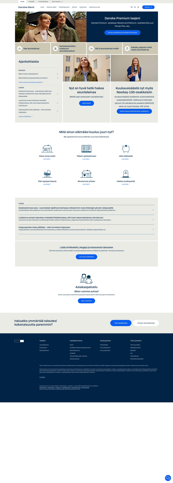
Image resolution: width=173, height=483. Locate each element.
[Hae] (138, 7)
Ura (131, 353)
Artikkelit (72, 353)
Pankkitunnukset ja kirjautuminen (80, 348)
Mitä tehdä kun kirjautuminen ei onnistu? (33, 78)
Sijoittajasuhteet (135, 348)
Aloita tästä (86, 103)
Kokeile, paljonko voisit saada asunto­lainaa (141, 48)
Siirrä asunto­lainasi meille (107, 48)
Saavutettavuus (75, 350)
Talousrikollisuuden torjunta (78, 356)
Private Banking (43, 1)
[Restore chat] (168, 478)
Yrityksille (31, 1)
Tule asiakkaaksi (120, 323)
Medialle (133, 350)
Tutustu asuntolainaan (146, 323)
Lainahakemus (44, 345)
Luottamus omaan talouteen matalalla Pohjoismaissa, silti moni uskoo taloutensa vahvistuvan (34, 102)
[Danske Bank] (27, 7)
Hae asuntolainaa (31, 48)
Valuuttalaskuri (44, 350)
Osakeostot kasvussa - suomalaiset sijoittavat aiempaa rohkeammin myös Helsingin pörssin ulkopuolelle (35, 93)
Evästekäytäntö (66, 387)
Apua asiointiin (86, 301)
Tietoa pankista (135, 345)
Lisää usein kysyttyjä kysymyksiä (30, 82)
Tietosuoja (58, 387)
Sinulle (22, 1)
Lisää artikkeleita (25, 116)
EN (132, 7)
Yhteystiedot (104, 345)
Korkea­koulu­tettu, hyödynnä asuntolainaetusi (67, 48)
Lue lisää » (42, 377)
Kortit (71, 345)
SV (135, 7)
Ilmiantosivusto (74, 359)
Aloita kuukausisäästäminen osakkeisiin (134, 111)
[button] (42, 7)
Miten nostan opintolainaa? (28, 74)
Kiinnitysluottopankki (136, 359)
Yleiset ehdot (50, 387)
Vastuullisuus (134, 356)
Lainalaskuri (43, 348)
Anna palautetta (105, 350)
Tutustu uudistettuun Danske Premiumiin (122, 33)
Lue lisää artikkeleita (86, 257)
